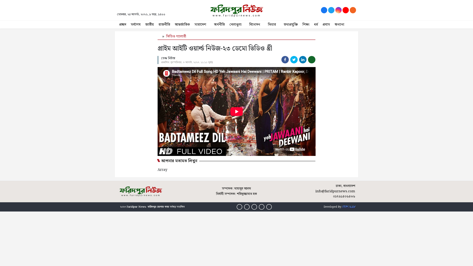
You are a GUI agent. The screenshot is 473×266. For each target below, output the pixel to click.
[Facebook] (324, 10)
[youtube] (346, 10)
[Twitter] (331, 10)
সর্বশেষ (136, 25)
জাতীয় (149, 25)
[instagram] (338, 10)
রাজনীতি (164, 25)
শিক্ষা (305, 25)
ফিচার (272, 25)
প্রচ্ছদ (122, 25)
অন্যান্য (339, 25)
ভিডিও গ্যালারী (176, 36)
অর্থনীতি (219, 25)
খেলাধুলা (235, 25)
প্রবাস (326, 25)
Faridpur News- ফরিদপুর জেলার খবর (148, 207)
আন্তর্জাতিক (182, 25)
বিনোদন (254, 25)
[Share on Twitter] (294, 59)
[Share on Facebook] (285, 59)
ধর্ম (316, 25)
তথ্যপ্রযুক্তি (291, 25)
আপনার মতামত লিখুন (179, 161)
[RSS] (353, 10)
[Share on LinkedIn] (303, 59)
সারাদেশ (200, 25)
